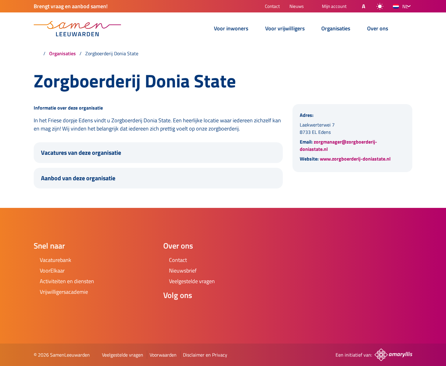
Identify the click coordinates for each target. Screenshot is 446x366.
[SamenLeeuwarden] (77, 28)
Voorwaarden (163, 354)
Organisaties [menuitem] (335, 28)
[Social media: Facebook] (170, 311)
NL (405, 6)
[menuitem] (200, 29)
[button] (358, 6)
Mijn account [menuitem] (334, 7)
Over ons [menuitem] (377, 28)
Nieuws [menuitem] (296, 7)
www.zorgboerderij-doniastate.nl (355, 158)
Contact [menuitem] (272, 7)
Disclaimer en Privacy (205, 354)
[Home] (37, 53)
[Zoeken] (407, 29)
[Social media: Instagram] (187, 311)
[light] (379, 6)
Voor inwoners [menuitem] (231, 28)
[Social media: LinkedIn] (204, 311)
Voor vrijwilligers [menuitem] (285, 28)
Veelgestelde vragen (122, 354)
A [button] (363, 6)
